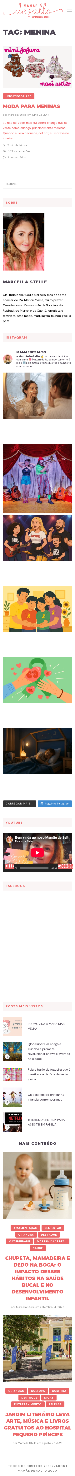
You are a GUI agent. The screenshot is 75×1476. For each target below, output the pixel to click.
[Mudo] (62, 866)
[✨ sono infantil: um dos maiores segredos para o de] (37, 762)
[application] (37, 852)
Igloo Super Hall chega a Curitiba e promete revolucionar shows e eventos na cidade (49, 1051)
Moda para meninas (31, 106)
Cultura (38, 1391)
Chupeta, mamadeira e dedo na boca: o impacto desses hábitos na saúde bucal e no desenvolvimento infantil (37, 1278)
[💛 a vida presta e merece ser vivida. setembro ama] (37, 620)
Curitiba (59, 1391)
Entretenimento (28, 1404)
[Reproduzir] (9, 866)
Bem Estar (52, 1228)
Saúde (38, 1248)
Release (55, 1404)
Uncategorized (19, 96)
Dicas (49, 1397)
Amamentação (25, 1228)
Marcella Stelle (17, 114)
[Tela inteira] (68, 866)
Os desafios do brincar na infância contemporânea (46, 1097)
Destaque (49, 1234)
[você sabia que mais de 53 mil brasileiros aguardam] (37, 691)
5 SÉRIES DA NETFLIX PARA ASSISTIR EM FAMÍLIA (46, 1122)
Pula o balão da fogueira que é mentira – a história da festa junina (49, 1074)
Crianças (26, 1234)
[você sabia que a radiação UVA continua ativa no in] (37, 407)
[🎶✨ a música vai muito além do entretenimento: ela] (37, 549)
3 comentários (16, 157)
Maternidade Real (52, 1241)
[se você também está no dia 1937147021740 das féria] (37, 478)
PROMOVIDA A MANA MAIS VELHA (46, 1026)
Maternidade (19, 1241)
